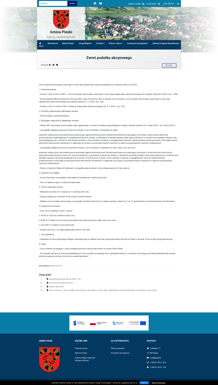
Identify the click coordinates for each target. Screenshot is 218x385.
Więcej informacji (159, 383)
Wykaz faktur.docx (56, 286)
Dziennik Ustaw (81, 348)
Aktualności (53, 43)
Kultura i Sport (115, 43)
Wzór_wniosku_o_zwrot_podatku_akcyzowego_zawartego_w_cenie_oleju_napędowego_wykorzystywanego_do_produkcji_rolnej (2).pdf (103, 290)
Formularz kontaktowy (120, 353)
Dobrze (144, 383)
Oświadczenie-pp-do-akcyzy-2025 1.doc (65, 279)
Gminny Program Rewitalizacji (166, 43)
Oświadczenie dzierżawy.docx (61, 283)
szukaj (72, 3)
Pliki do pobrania (117, 348)
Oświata (99, 43)
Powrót (170, 65)
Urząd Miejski (85, 43)
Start (41, 46)
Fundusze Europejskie (137, 43)
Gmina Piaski (67, 43)
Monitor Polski (81, 353)
